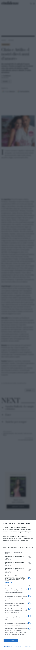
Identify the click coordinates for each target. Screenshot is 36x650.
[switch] (29, 557)
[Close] (32, 523)
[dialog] (18, 585)
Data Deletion (8, 646)
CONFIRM (11, 640)
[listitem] (18, 553)
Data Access (18, 646)
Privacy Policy (28, 646)
